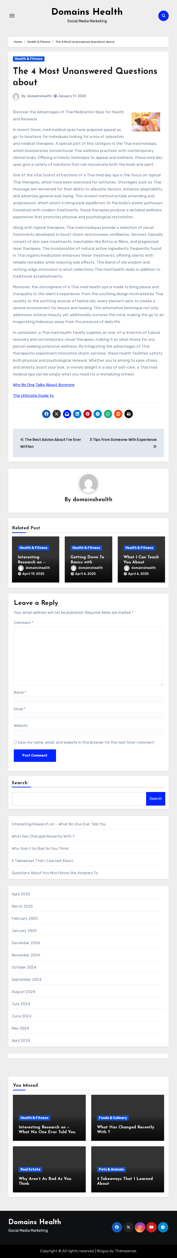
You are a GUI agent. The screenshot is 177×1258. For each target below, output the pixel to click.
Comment (23, 622)
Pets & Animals (111, 1169)
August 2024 (23, 992)
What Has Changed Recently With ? (43, 836)
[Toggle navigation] (12, 15)
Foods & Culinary (113, 1118)
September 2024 (26, 979)
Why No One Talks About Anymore (43, 384)
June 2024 (21, 1016)
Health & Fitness (29, 59)
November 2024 (26, 955)
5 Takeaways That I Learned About (42, 861)
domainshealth (39, 96)
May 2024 (20, 1028)
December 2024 (26, 943)
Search (20, 783)
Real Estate (30, 1169)
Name (20, 692)
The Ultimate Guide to (33, 395)
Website (20, 725)
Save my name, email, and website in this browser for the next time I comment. (86, 742)
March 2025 (22, 906)
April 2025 (21, 894)
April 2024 (21, 1040)
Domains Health (87, 12)
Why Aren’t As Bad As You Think (40, 848)
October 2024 (24, 967)
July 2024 (21, 1004)
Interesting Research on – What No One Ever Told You (59, 824)
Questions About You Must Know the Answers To (55, 873)
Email (20, 709)
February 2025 (25, 918)
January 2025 (24, 931)
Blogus (103, 1251)
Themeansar (125, 1251)
